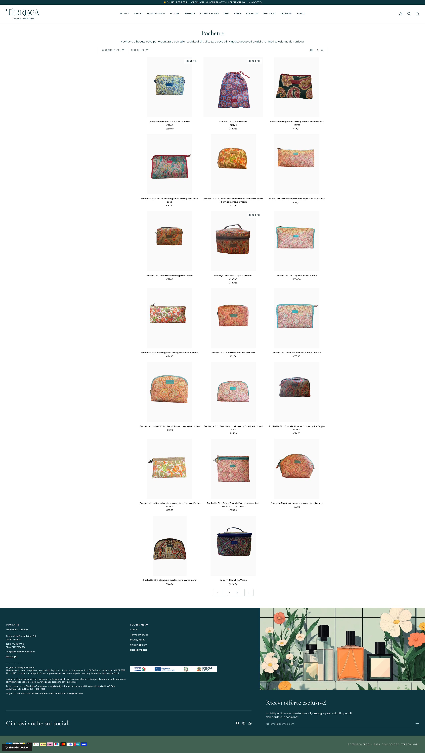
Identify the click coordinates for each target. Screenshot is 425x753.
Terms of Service (139, 634)
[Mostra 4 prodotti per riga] (323, 50)
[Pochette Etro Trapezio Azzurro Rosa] (297, 241)
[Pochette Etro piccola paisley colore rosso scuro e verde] (297, 87)
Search (134, 629)
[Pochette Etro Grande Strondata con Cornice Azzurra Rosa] (233, 392)
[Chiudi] (414, 700)
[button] (156, 14)
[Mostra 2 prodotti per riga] (311, 50)
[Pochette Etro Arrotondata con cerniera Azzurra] (297, 469)
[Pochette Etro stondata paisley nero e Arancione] (170, 546)
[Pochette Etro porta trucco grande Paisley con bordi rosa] (170, 164)
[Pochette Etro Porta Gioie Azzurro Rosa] (233, 318)
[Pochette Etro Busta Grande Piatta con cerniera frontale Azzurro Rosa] (233, 469)
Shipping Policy (138, 644)
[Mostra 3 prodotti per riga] (317, 50)
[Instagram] (243, 723)
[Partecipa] (411, 738)
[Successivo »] (249, 592)
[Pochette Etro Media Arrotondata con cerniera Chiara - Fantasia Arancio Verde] (233, 164)
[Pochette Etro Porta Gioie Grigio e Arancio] (170, 241)
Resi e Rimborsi (138, 649)
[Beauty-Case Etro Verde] (233, 546)
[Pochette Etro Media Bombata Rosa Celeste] (297, 318)
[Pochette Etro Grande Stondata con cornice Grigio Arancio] (297, 392)
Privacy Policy (137, 639)
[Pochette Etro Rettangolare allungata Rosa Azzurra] (297, 164)
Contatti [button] (12, 624)
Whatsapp (11, 656)
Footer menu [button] (139, 624)
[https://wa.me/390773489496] (250, 723)
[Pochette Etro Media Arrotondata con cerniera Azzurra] (170, 392)
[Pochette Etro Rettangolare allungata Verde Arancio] (170, 318)
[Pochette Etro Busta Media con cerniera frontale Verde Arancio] (170, 469)
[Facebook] (237, 723)
